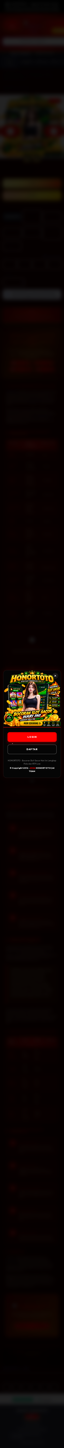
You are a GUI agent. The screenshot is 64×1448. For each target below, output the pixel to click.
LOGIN (32, 736)
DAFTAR (32, 749)
